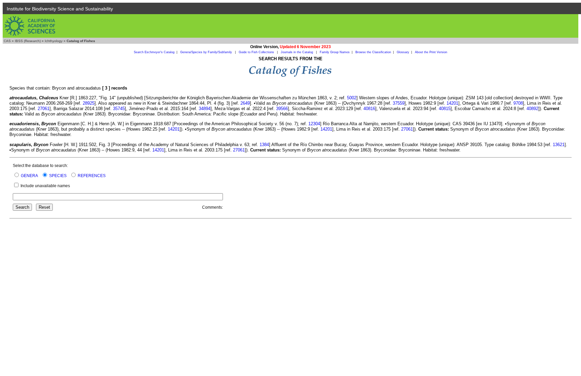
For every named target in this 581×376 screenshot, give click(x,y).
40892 (532, 108)
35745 (119, 108)
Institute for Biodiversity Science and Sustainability (60, 8)
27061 (43, 108)
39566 (282, 108)
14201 (452, 103)
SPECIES (58, 175)
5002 (351, 97)
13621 (559, 144)
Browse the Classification (373, 52)
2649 (245, 103)
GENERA (29, 175)
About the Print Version (431, 52)
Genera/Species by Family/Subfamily (206, 52)
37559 (398, 103)
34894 (204, 108)
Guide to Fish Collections (257, 52)
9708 (518, 103)
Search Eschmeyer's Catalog (154, 52)
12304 (314, 123)
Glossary (403, 52)
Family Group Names (335, 52)
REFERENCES (92, 175)
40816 (369, 108)
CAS (7, 41)
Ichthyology (54, 41)
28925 (88, 103)
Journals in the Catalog (297, 52)
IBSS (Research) (28, 41)
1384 (264, 144)
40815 (445, 108)
